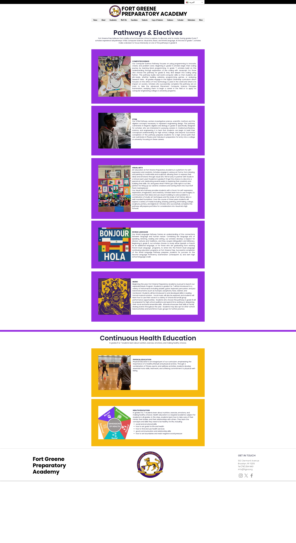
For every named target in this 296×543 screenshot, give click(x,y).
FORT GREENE (139, 8)
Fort (39, 459)
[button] (103, 20)
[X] (246, 475)
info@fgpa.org (245, 469)
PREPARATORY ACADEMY (154, 14)
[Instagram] (240, 475)
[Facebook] (251, 475)
